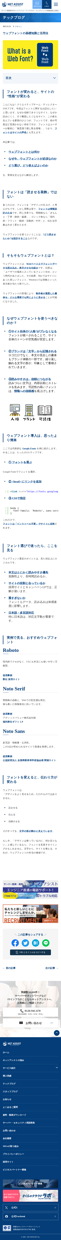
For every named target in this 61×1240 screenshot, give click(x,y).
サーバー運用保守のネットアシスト (12, 10)
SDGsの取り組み (11, 1146)
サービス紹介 (9, 1068)
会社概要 (7, 1138)
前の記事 (11, 968)
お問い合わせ (9, 1130)
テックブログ (30, 10)
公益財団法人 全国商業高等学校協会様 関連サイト (29, 760)
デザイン (18, 27)
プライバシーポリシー (13, 1154)
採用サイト (8, 1162)
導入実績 (7, 1076)
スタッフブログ (10, 1091)
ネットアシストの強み (13, 1060)
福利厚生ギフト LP (13, 722)
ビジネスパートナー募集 (14, 1170)
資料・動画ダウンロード (14, 1115)
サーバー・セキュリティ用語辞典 (19, 1123)
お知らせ (7, 1099)
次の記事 (50, 968)
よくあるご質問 (10, 1107)
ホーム (6, 1052)
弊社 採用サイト (11, 679)
